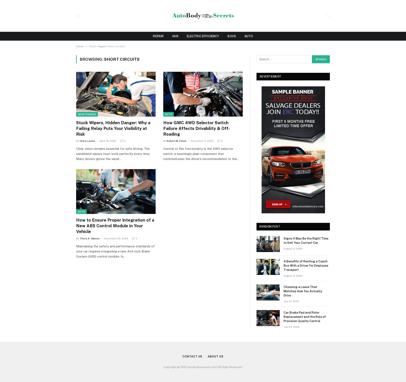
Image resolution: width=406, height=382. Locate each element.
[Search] (328, 16)
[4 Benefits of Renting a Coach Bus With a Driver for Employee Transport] (268, 267)
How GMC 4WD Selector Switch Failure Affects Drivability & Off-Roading (196, 128)
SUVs (231, 36)
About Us (215, 356)
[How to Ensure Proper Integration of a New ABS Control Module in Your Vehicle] (116, 191)
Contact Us (192, 356)
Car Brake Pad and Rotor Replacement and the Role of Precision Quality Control (305, 317)
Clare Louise (87, 140)
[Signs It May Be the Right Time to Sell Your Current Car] (268, 244)
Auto (248, 36)
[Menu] (78, 16)
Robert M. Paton (177, 140)
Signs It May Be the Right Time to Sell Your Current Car (306, 240)
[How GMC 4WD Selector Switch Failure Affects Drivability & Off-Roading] (203, 94)
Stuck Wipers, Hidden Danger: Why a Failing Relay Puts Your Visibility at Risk (113, 128)
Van (175, 36)
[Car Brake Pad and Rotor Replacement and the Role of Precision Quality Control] (268, 318)
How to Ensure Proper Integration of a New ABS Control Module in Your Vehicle (115, 226)
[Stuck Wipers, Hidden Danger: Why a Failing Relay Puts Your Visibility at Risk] (116, 94)
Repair (158, 36)
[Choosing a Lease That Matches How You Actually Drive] (268, 292)
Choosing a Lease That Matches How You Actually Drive (303, 291)
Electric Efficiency (203, 36)
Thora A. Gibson (90, 238)
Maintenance (87, 114)
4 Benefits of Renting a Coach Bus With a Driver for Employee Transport (306, 266)
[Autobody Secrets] (203, 16)
